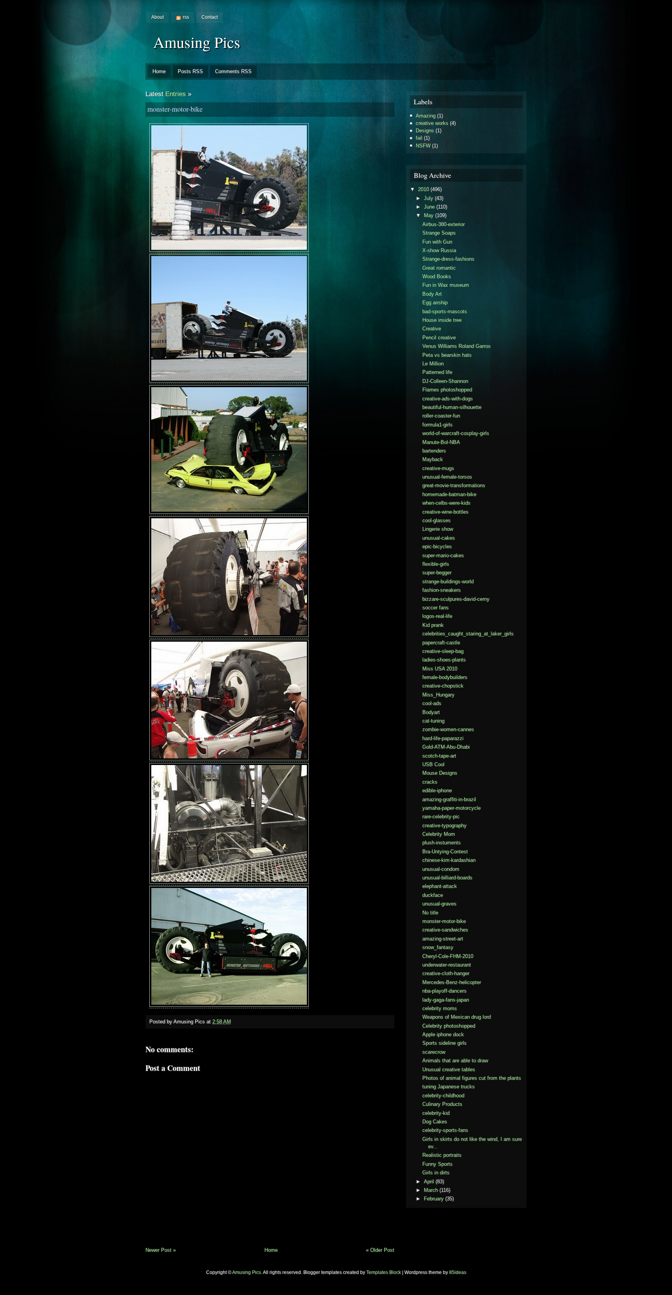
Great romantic (439, 268)
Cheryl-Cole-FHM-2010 (447, 956)
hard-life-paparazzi (443, 738)
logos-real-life (437, 616)
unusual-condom (440, 869)
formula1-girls (437, 425)
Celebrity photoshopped (448, 1026)
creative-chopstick (443, 686)
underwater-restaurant (446, 965)
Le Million (433, 364)
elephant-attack (439, 886)
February (434, 1199)
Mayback (432, 459)
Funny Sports (437, 1164)
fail (419, 138)
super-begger (437, 573)
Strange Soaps (439, 233)
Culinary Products (442, 1104)
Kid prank (433, 625)
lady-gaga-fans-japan (445, 1000)
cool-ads (431, 703)
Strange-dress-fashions (448, 259)
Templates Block (383, 1272)
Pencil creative (439, 337)
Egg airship (435, 302)
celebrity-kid (436, 1113)
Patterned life (437, 372)
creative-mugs (438, 468)
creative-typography (444, 825)
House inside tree (442, 320)
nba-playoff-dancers (444, 991)
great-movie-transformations (453, 485)
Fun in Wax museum (445, 285)
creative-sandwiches (445, 930)
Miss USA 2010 (439, 669)
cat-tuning (433, 721)
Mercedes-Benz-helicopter (451, 982)
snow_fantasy (437, 947)
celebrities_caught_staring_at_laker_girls (468, 634)
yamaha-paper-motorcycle (451, 808)
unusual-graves (439, 904)
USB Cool (433, 764)
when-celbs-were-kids (446, 503)
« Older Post (380, 1250)
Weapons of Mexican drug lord (456, 1017)
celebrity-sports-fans (445, 1130)
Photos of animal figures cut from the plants (471, 1078)
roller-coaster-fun (441, 416)
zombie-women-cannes (448, 729)
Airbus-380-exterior (443, 224)
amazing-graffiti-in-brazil (449, 799)
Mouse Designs (439, 773)
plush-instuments (441, 843)
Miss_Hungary (438, 695)
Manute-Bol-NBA (441, 442)
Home (159, 71)
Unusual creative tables (448, 1069)
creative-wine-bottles (445, 512)
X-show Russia (439, 250)
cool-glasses (436, 520)
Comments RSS (233, 71)
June (429, 207)
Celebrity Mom (438, 834)
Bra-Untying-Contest (445, 852)
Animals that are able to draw (455, 1060)
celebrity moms (439, 1008)
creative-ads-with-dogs (447, 399)
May (429, 215)
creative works (432, 123)
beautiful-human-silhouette (451, 407)
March (431, 1190)
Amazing (426, 116)
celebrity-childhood (443, 1095)
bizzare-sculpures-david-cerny (456, 599)
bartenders (434, 451)
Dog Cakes (434, 1122)
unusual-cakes (438, 538)
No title (430, 913)
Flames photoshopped (447, 390)
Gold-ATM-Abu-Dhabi (446, 747)
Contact (209, 17)
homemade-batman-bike (449, 494)
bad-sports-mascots (444, 311)
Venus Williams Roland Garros (456, 346)
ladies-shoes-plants (444, 660)
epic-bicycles (437, 546)
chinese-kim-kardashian (449, 860)
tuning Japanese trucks (448, 1087)
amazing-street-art (442, 939)
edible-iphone (437, 790)
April (429, 1181)
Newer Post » (160, 1250)
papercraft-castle (441, 643)
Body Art (432, 294)
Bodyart (431, 712)
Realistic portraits (442, 1155)
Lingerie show (437, 529)
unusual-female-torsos (447, 477)
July (428, 198)
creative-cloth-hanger (445, 973)
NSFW (423, 146)
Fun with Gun (437, 242)
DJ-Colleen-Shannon (445, 381)
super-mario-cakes (443, 555)
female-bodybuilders (444, 677)
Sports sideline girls (444, 1043)
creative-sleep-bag (443, 651)
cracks (430, 782)
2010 (423, 189)
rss (186, 17)
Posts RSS (190, 71)
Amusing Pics (196, 42)
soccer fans (435, 608)
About (157, 17)
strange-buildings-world (448, 581)
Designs (425, 130)
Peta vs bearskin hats (447, 355)
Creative (431, 329)
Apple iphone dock (443, 1034)
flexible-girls (435, 564)
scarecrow (433, 1052)
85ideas (457, 1272)
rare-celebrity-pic (441, 816)
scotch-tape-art (439, 756)
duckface (432, 895)
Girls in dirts (436, 1173)
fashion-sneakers (441, 590)
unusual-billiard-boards (447, 878)
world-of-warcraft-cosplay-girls (455, 433)
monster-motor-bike (175, 109)
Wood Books (436, 276)
